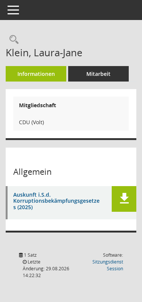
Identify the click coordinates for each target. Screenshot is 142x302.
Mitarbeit (98, 73)
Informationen (36, 73)
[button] (124, 199)
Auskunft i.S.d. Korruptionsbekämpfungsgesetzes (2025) (56, 201)
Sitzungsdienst (107, 265)
